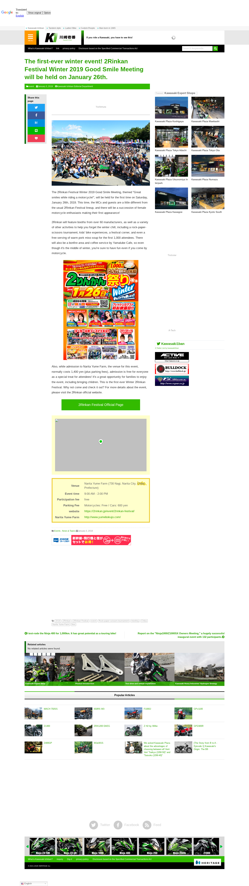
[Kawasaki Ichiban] (60, 37)
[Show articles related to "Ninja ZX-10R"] (42, 846)
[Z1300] (33, 730)
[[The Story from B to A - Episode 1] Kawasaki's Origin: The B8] (183, 747)
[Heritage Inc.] (207, 862)
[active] (172, 361)
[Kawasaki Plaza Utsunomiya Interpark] (171, 166)
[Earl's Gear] (172, 385)
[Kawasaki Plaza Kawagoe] (171, 198)
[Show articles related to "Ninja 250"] (151, 846)
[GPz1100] (183, 713)
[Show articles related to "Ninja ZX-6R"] (69, 846)
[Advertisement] (101, 579)
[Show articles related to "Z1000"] (206, 846)
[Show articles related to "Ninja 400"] (124, 846)
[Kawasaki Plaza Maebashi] (207, 108)
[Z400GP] (33, 747)
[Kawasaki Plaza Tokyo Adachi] (171, 137)
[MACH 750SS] (33, 713)
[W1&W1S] (83, 747)
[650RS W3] (83, 713)
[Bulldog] (172, 373)
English (28, 883)
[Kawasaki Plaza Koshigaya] (171, 108)
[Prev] (27, 846)
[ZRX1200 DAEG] (83, 730)
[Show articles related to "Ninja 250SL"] (179, 846)
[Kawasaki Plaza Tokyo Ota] (207, 137)
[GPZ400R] (183, 730)
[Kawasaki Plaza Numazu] (207, 166)
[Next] (221, 846)
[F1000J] (133, 713)
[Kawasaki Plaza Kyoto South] (207, 198)
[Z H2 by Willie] (133, 730)
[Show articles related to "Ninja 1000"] (97, 846)
